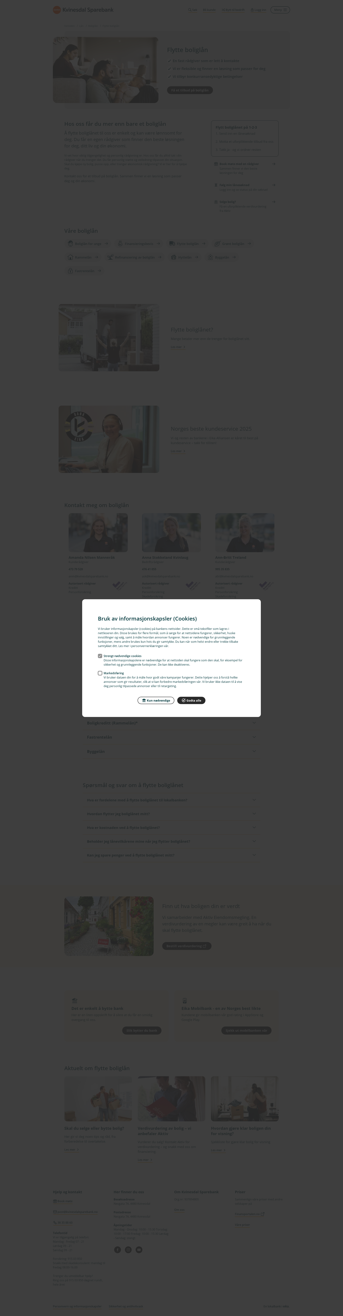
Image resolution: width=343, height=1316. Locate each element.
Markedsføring (114, 673)
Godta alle (194, 700)
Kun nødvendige (158, 700)
